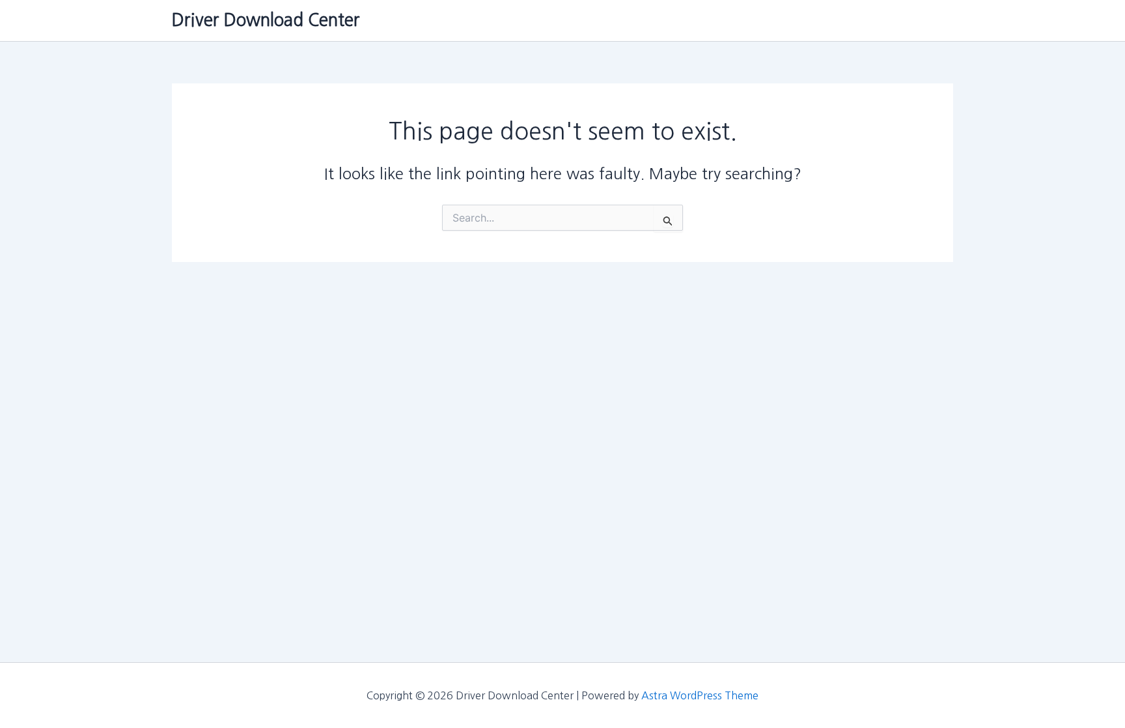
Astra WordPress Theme (699, 695)
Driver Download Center (266, 20)
